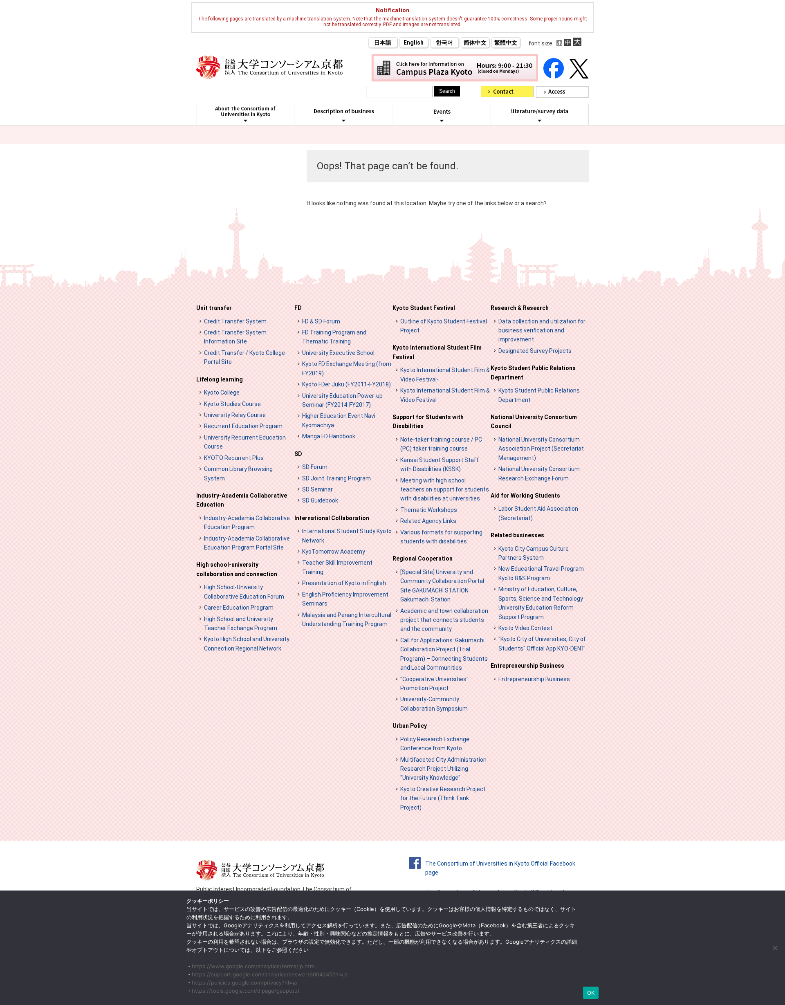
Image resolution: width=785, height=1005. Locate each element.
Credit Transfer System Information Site (235, 337)
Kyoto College (222, 392)
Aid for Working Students (525, 495)
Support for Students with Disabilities (428, 421)
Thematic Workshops (428, 510)
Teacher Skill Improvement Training (337, 567)
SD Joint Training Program (336, 478)
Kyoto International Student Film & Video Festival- (445, 374)
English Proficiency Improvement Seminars (345, 599)
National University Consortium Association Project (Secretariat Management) (541, 448)
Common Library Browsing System (238, 473)
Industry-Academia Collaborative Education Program (247, 522)
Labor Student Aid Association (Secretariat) (538, 513)
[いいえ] (775, 948)
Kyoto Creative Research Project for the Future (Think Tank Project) (443, 798)
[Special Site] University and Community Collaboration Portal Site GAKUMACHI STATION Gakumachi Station (442, 586)
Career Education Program (239, 607)
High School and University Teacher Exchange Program (240, 623)
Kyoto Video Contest (525, 628)
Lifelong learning (219, 379)
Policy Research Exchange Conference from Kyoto (434, 744)
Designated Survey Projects (535, 351)
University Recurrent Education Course (245, 442)
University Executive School (338, 353)
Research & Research (520, 308)
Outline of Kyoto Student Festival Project (443, 326)
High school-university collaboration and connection (236, 569)
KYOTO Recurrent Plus (234, 458)
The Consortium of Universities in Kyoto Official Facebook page (500, 868)
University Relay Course (235, 415)
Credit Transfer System (235, 321)
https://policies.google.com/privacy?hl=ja (244, 982)
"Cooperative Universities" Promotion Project (434, 683)
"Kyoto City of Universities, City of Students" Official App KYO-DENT (542, 643)
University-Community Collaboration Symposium (434, 703)
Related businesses (517, 535)
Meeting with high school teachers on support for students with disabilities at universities (444, 489)
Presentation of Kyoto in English (344, 583)
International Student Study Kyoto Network (347, 535)
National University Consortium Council (534, 421)
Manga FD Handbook (328, 436)
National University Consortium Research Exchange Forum (539, 473)
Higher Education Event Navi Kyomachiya (338, 420)
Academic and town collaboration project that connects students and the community (444, 620)
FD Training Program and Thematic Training (334, 337)
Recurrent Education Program (243, 426)
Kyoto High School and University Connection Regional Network (246, 643)
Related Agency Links (428, 521)
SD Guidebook (320, 500)
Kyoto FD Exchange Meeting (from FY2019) (346, 368)
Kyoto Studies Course (232, 404)
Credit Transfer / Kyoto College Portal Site (244, 357)
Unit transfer (214, 308)
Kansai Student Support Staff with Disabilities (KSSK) (439, 464)
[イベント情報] (441, 120)
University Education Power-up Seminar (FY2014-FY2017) (342, 400)
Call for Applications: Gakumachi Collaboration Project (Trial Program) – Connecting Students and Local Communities (444, 654)
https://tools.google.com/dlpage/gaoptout (246, 990)
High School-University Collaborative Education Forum (244, 591)
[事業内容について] (343, 120)
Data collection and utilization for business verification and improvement (541, 330)
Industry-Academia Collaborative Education (241, 500)
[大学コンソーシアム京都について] (245, 120)
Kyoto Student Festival (423, 308)
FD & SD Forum (321, 321)
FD (298, 308)
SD (298, 454)
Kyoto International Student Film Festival (437, 352)
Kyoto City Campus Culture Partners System (533, 553)
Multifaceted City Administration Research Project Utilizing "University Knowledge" (443, 768)
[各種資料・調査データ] (540, 120)
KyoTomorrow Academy (333, 551)
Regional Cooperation (422, 558)
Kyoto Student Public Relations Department (533, 372)
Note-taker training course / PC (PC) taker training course (441, 444)
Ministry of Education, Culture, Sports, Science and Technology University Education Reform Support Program (540, 603)
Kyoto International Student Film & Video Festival (445, 395)
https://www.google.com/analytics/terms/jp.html (254, 966)
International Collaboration (331, 518)
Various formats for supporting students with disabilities (441, 537)
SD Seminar (317, 489)
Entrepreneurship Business (527, 665)
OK (591, 992)
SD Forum (314, 467)
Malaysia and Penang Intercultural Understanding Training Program (346, 619)
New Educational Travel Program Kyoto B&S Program (541, 573)
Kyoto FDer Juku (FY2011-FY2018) (346, 384)
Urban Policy (409, 725)
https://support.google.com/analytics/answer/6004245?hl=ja (270, 974)
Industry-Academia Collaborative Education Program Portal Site (247, 543)
